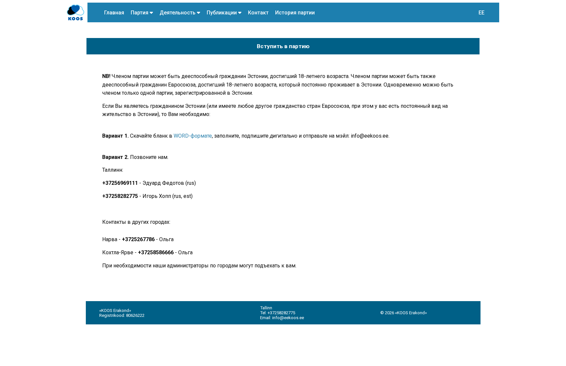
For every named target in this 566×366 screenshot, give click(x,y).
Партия (140, 13)
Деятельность (178, 13)
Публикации (222, 13)
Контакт (258, 13)
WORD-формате (193, 136)
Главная (114, 13)
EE (481, 13)
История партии (295, 13)
